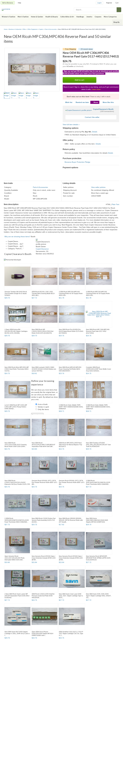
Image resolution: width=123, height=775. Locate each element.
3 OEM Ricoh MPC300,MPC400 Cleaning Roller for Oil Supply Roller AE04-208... (71, 293)
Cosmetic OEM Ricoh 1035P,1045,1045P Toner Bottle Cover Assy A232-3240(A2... (98, 369)
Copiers (41, 29)
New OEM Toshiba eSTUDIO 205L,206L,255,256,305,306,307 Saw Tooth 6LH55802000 (98, 444)
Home (5, 29)
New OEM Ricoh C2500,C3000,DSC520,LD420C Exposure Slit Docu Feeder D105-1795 (17, 482)
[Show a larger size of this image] (7, 95)
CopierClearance (42, 249)
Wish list (68, 102)
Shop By (116, 22)
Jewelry (89, 17)
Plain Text (115, 204)
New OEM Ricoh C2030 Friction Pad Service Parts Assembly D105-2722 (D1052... (43, 520)
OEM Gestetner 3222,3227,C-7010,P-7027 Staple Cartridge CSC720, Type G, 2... (71, 633)
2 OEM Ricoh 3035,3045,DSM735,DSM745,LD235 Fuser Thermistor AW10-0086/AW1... (98, 482)
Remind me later (82, 102)
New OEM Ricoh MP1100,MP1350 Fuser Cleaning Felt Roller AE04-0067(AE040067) (70, 369)
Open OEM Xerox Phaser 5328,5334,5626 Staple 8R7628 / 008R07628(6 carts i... (42, 633)
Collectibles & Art (67, 17)
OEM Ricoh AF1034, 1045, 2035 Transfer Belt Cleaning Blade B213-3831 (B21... (43, 293)
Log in (99, 3)
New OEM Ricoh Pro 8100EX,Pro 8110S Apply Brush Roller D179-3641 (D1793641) (71, 331)
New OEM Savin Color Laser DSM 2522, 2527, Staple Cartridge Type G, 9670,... (71, 595)
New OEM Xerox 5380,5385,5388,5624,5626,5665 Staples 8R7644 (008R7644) (97, 520)
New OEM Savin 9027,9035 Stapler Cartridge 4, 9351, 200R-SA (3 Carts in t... (17, 633)
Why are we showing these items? (17, 237)
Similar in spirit (43, 407)
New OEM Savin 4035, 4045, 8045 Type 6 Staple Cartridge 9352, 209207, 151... (98, 595)
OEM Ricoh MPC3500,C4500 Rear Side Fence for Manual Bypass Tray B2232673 (70, 444)
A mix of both (43, 404)
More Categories (110, 17)
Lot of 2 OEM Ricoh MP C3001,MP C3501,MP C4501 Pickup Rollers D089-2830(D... (16, 407)
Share (95, 102)
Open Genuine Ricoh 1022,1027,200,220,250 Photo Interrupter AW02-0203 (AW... (15, 558)
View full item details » (71, 124)
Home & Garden (37, 17)
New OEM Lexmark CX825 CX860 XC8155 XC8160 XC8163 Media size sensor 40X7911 (44, 369)
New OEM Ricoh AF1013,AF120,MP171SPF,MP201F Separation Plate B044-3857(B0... (43, 444)
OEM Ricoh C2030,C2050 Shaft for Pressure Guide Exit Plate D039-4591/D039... (43, 595)
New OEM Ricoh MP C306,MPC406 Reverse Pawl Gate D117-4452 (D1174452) (97, 331)
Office (24, 29)
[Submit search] (119, 9)
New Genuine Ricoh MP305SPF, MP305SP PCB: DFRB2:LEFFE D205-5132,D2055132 (98, 558)
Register (109, 3)
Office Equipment (32, 29)
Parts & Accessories (51, 29)
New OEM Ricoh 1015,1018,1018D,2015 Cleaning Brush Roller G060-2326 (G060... (16, 444)
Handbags (80, 17)
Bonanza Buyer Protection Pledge (77, 162)
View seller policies (98, 187)
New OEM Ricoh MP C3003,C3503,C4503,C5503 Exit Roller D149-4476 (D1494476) (42, 331)
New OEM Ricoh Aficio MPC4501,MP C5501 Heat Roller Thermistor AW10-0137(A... (17, 369)
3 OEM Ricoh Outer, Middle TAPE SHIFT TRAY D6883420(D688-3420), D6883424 (71, 407)
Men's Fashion (23, 17)
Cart (116, 3)
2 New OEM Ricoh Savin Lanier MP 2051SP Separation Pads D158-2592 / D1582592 (17, 595)
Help (19, 3)
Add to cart (79, 80)
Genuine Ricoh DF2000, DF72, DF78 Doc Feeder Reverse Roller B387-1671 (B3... (44, 482)
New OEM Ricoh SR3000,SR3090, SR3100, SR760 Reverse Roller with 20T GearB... (71, 520)
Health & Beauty (51, 17)
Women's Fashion (8, 17)
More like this (108, 102)
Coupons (98, 17)
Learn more (96, 89)
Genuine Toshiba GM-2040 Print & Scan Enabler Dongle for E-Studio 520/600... (16, 293)
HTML (108, 204)
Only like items (43, 409)
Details (94, 132)
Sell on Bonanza (7, 3)
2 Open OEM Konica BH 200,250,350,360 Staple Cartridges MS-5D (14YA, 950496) (16, 331)
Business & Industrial (15, 29)
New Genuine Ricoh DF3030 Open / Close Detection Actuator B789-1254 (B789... (43, 558)
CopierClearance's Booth (103, 109)
